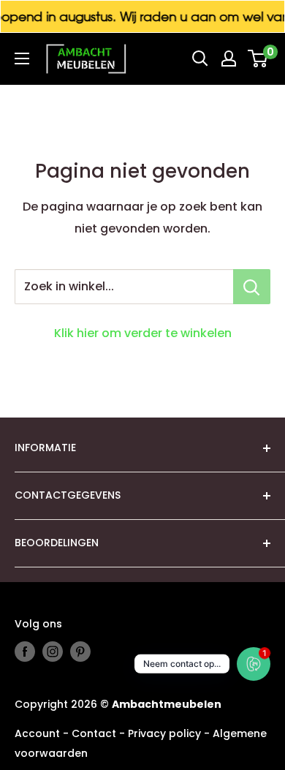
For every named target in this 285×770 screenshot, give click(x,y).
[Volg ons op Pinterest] (80, 651)
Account (37, 733)
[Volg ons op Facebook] (25, 651)
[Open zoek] (200, 58)
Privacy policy (164, 733)
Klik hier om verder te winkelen (143, 333)
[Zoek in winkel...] (251, 286)
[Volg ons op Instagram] (52, 651)
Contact (94, 733)
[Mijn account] (228, 58)
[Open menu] (22, 58)
